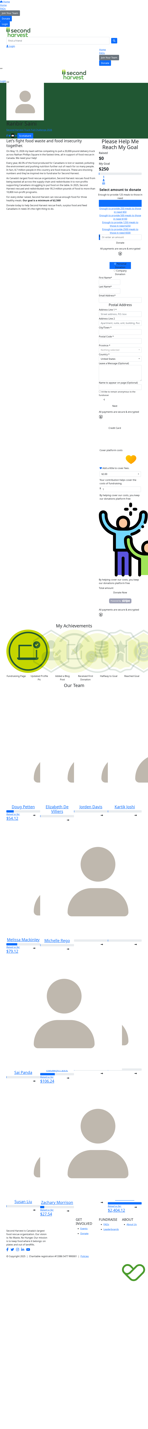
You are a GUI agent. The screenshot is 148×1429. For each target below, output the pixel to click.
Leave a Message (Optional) (114, 363)
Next (114, 406)
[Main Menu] (1, 68)
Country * (104, 354)
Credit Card (115, 428)
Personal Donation (120, 265)
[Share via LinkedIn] (16, 135)
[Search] (114, 40)
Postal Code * (106, 336)
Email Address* (107, 295)
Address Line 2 (107, 318)
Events (84, 1228)
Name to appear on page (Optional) (118, 382)
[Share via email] (12, 136)
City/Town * (105, 327)
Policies (85, 1256)
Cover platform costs (111, 450)
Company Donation (121, 272)
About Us (132, 1224)
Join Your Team (10, 13)
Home (6, 1)
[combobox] (120, 350)
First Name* (105, 277)
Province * (104, 345)
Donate (6, 18)
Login (5, 24)
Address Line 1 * (108, 309)
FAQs (3, 8)
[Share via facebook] (7, 135)
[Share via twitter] (9, 135)
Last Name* (105, 286)
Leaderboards (111, 1229)
